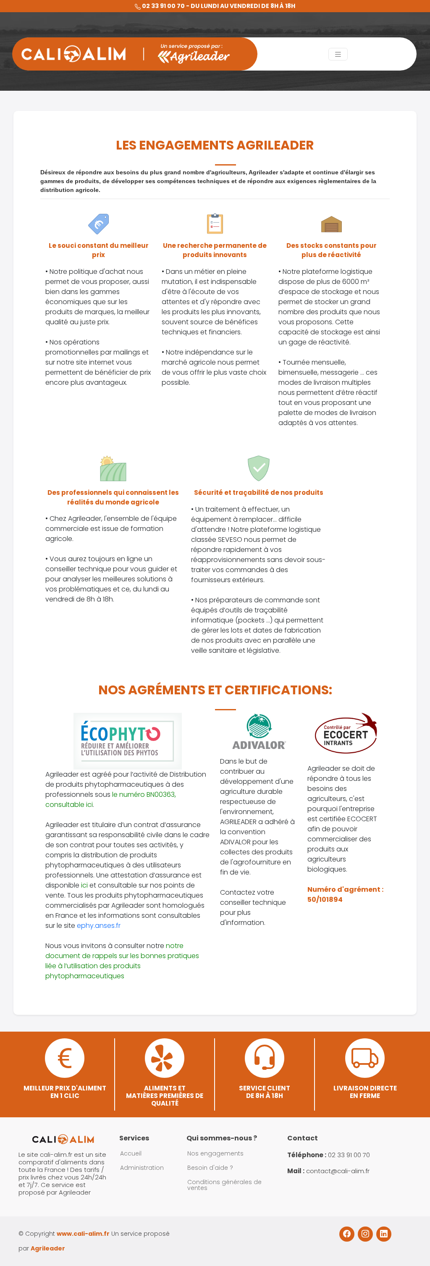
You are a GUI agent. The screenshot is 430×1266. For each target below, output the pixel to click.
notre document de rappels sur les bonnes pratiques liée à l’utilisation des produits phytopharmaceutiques (122, 961)
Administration (142, 1168)
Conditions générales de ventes (224, 1185)
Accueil (131, 1153)
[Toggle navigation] (338, 54)
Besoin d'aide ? (210, 1168)
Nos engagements (215, 1153)
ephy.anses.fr (99, 925)
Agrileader (48, 1248)
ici (84, 885)
